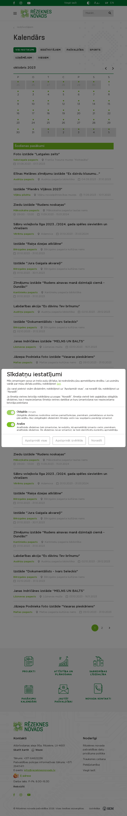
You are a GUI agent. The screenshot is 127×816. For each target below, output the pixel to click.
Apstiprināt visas (36, 440)
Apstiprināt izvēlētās (69, 440)
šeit (59, 384)
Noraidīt (96, 440)
